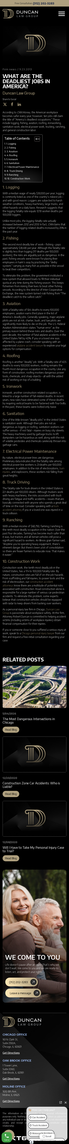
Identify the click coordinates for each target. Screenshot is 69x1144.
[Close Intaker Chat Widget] (65, 1102)
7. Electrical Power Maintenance (22, 166)
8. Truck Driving (15, 170)
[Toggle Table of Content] (35, 139)
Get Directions (11, 1052)
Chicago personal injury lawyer (38, 633)
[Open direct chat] (60, 1102)
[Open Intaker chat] (31, 1142)
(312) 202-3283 (43, 3)
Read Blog (11, 729)
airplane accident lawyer (30, 345)
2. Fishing (11, 147)
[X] (6, 104)
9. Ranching (12, 174)
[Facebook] (13, 104)
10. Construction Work (18, 178)
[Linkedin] (20, 104)
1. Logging (11, 143)
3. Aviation (12, 151)
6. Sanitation (13, 163)
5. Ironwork (12, 159)
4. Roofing (12, 155)
